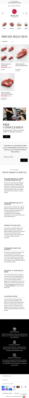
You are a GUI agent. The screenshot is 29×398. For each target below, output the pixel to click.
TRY (6, 136)
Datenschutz (17, 393)
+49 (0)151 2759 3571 (15, 6)
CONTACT (5, 380)
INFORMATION (7, 376)
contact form (7, 363)
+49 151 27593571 (21, 362)
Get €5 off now (8, 383)
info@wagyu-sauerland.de (14, 284)
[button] (4, 67)
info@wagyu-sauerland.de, (10, 362)
